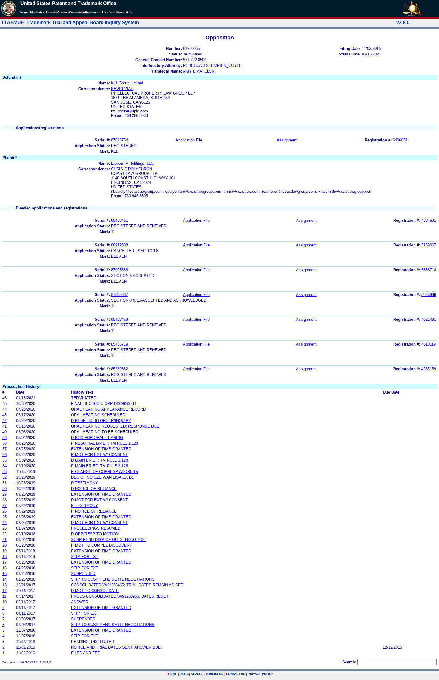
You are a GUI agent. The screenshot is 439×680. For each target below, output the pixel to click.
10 (4, 602)
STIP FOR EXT (84, 556)
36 (4, 454)
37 (4, 449)
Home (24, 12)
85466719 (119, 344)
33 (4, 471)
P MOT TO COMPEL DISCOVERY (101, 545)
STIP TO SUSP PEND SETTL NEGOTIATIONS (112, 579)
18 (4, 556)
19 (4, 551)
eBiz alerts (107, 12)
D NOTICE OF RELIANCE (94, 488)
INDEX (184, 674)
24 (4, 522)
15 (4, 573)
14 (4, 579)
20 (4, 545)
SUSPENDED (83, 573)
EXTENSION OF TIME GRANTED (101, 449)
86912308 (119, 245)
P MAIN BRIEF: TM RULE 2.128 (99, 466)
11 (4, 596)
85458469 (119, 319)
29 (4, 494)
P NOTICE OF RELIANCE (94, 511)
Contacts (75, 12)
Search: (349, 662)
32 (4, 477)
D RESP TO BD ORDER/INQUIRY (101, 420)
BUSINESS (214, 674)
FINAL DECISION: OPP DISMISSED (103, 403)
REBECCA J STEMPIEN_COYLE (212, 65)
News (120, 12)
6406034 (400, 140)
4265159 (428, 369)
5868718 (428, 270)
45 (4, 403)
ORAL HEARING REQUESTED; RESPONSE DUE (115, 426)
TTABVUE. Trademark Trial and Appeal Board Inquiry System (70, 22)
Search (51, 12)
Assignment (287, 140)
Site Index (37, 12)
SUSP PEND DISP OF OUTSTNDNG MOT (108, 539)
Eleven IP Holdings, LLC (132, 163)
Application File (189, 140)
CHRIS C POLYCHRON (131, 169)
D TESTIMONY (84, 483)
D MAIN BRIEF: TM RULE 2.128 (99, 460)
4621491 (428, 319)
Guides (62, 12)
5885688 (428, 294)
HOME (172, 674)
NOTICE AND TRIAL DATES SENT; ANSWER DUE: (116, 647)
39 (4, 437)
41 (4, 426)
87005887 (119, 294)
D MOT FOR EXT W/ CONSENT (99, 500)
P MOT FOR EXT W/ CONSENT (99, 454)
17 (4, 562)
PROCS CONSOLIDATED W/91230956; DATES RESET (119, 596)
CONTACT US (235, 674)
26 (4, 511)
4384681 (428, 220)
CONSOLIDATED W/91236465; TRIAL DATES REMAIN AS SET (127, 585)
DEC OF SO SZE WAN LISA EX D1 (102, 477)
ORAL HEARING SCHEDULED (98, 415)
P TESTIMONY (84, 505)
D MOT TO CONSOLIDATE (95, 590)
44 (4, 409)
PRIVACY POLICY (260, 674)
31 (4, 483)
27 (4, 505)
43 (4, 415)
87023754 (119, 140)
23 (4, 528)
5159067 (428, 245)
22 (4, 534)
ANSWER (79, 602)
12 (4, 590)
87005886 (119, 270)
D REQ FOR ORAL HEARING (97, 437)
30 (4, 488)
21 (4, 539)
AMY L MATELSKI (199, 71)
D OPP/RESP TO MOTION (95, 534)
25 (4, 517)
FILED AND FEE (85, 653)
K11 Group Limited (127, 83)
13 (4, 585)
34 (4, 466)
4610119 (428, 344)
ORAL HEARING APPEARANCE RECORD (108, 409)
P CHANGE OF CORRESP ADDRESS (104, 471)
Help (129, 12)
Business (91, 12)
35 (4, 460)
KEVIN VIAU (122, 89)
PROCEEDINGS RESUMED (95, 528)
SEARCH (197, 674)
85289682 (119, 369)
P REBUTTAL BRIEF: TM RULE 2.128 (104, 443)
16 (4, 568)
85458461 (119, 220)
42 (4, 420)
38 (4, 443)
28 (4, 500)
